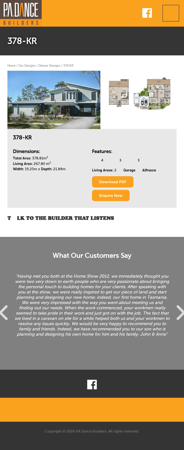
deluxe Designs (49, 65)
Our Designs (27, 65)
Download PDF (112, 182)
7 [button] (113, 359)
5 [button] (99, 359)
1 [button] (70, 359)
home (11, 65)
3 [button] (84, 359)
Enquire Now (110, 195)
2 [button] (77, 359)
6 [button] (106, 359)
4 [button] (92, 359)
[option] (92, 311)
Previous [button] (6, 312)
